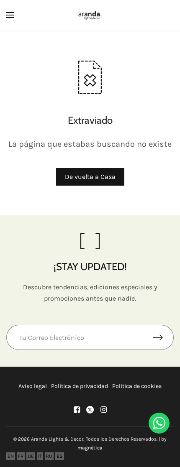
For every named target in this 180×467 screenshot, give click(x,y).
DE (31, 456)
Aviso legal (32, 386)
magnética (90, 448)
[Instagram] (103, 409)
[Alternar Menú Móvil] (15, 15)
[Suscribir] (163, 337)
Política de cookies (137, 386)
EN (11, 456)
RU (49, 456)
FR (20, 456)
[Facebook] (76, 409)
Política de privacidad (79, 386)
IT (40, 456)
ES (60, 456)
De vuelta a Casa (90, 177)
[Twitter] (90, 409)
